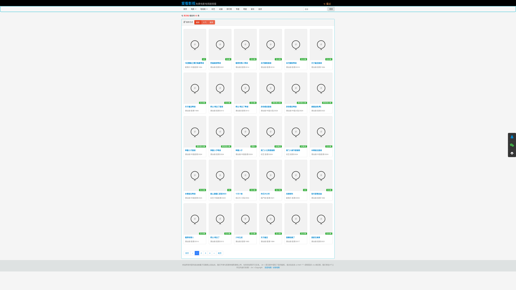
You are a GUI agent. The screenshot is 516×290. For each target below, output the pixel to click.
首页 (185, 9)
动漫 (221, 9)
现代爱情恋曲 (316, 193)
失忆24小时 (265, 193)
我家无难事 (315, 237)
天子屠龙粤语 (190, 106)
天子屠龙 (264, 237)
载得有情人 (189, 237)
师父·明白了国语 (216, 106)
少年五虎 (239, 237)
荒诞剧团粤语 (215, 63)
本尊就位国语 (316, 150)
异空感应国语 (266, 106)
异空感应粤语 (291, 106)
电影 (193, 9)
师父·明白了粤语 (242, 106)
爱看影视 (188, 3)
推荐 (211, 22)
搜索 (331, 9)
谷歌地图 (276, 267)
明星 (245, 9)
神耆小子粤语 (215, 150)
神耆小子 (239, 150)
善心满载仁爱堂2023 (218, 193)
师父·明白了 (215, 237)
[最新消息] (512, 137)
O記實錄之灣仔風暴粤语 (194, 63)
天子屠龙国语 (316, 63)
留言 (252, 9)
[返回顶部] (512, 153)
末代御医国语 (266, 63)
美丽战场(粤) (316, 106)
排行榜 (229, 9)
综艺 (213, 9)
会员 (260, 9)
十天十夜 (239, 193)
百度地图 (268, 267)
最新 (198, 22)
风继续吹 (289, 193)
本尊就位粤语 (190, 193)
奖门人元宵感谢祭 (268, 150)
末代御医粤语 (291, 63)
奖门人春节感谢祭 (293, 150)
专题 (237, 9)
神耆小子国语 (190, 150)
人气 (204, 22)
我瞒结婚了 (290, 237)
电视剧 (203, 9)
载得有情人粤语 (242, 63)
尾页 (219, 253)
